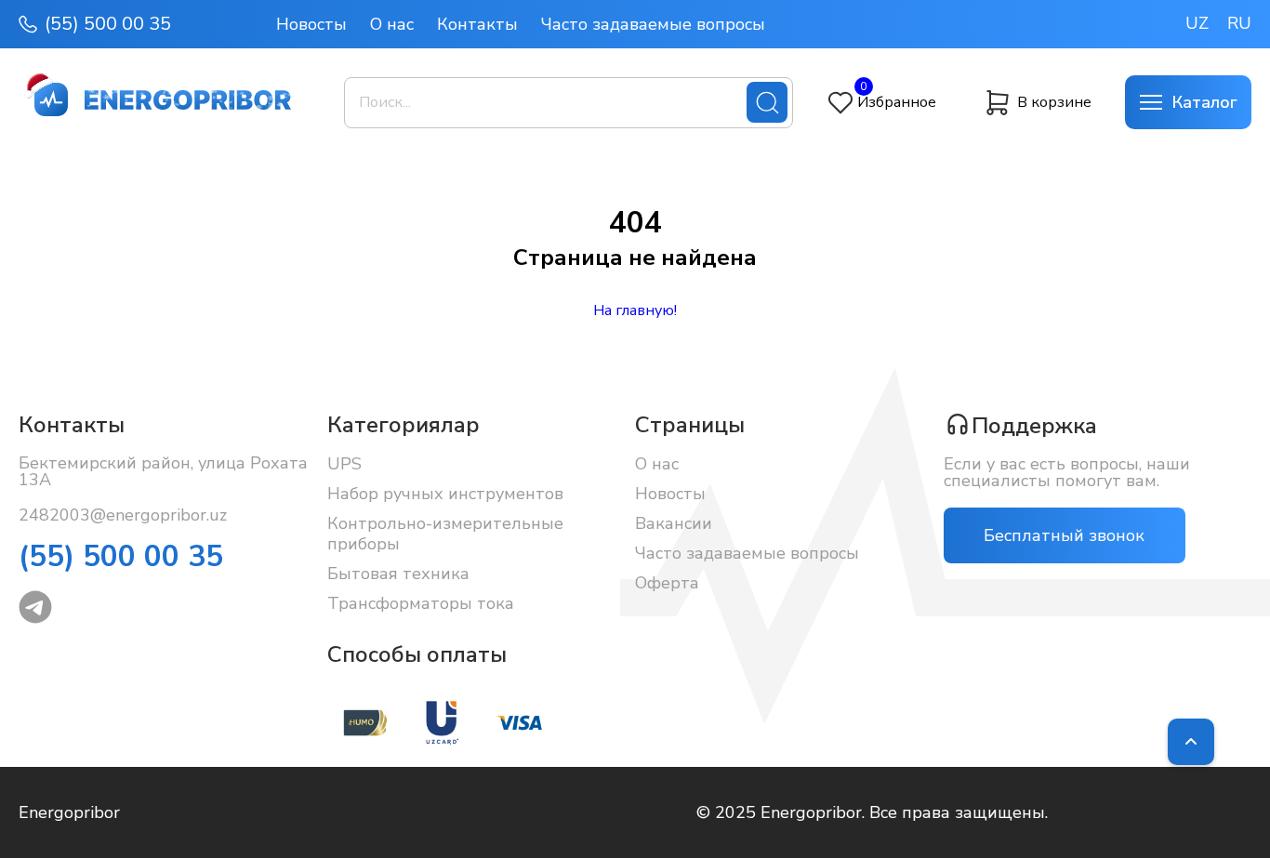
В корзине (1054, 102)
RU (1239, 23)
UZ (1197, 23)
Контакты (477, 24)
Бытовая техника (398, 573)
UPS (344, 464)
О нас (392, 24)
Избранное (896, 102)
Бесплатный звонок (1064, 535)
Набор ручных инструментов (445, 493)
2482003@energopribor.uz (123, 515)
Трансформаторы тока (420, 603)
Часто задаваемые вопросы (653, 24)
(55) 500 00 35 (108, 24)
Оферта (667, 583)
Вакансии (673, 523)
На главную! (635, 310)
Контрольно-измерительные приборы (445, 533)
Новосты (311, 24)
